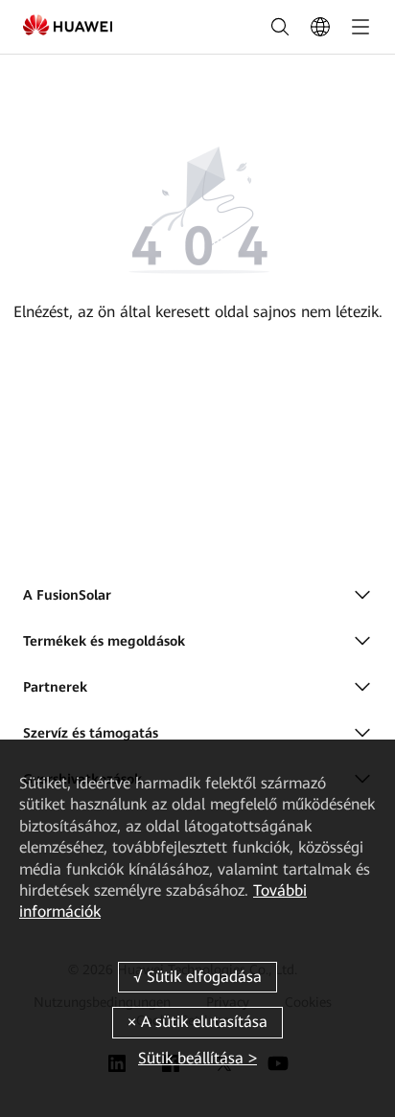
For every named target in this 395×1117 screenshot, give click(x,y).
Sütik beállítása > (197, 1058)
